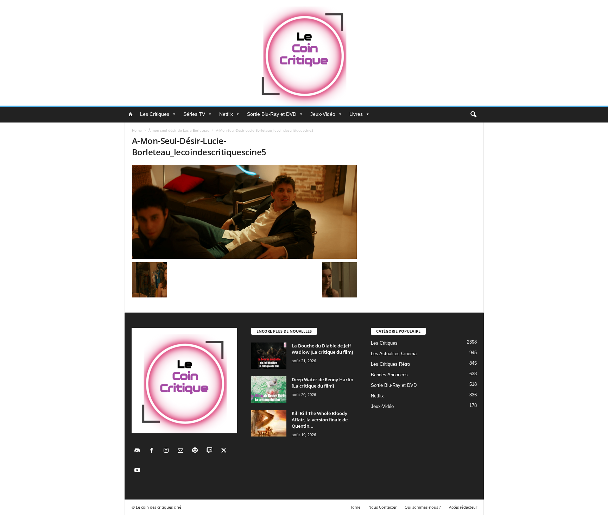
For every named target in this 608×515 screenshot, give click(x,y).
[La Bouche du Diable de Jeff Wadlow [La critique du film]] (268, 356)
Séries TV (194, 114)
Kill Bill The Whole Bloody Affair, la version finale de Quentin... (320, 419)
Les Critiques (154, 114)
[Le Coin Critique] (304, 53)
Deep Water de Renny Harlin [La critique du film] (322, 382)
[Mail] (182, 451)
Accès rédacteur (463, 507)
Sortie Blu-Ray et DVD (271, 114)
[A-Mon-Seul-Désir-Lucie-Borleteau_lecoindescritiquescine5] (244, 212)
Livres (356, 114)
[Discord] (139, 451)
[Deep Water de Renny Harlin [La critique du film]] (268, 389)
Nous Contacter (382, 507)
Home (137, 130)
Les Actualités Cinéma (394, 353)
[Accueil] (131, 114)
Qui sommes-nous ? (423, 507)
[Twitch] (211, 451)
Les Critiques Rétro (390, 364)
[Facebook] (153, 451)
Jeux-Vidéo (322, 114)
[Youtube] (138, 470)
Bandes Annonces (389, 374)
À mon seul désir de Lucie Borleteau (178, 130)
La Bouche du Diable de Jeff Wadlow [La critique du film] (322, 349)
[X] (224, 451)
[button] (473, 115)
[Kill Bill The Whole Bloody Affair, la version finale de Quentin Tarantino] (268, 423)
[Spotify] (196, 451)
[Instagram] (167, 451)
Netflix (226, 114)
